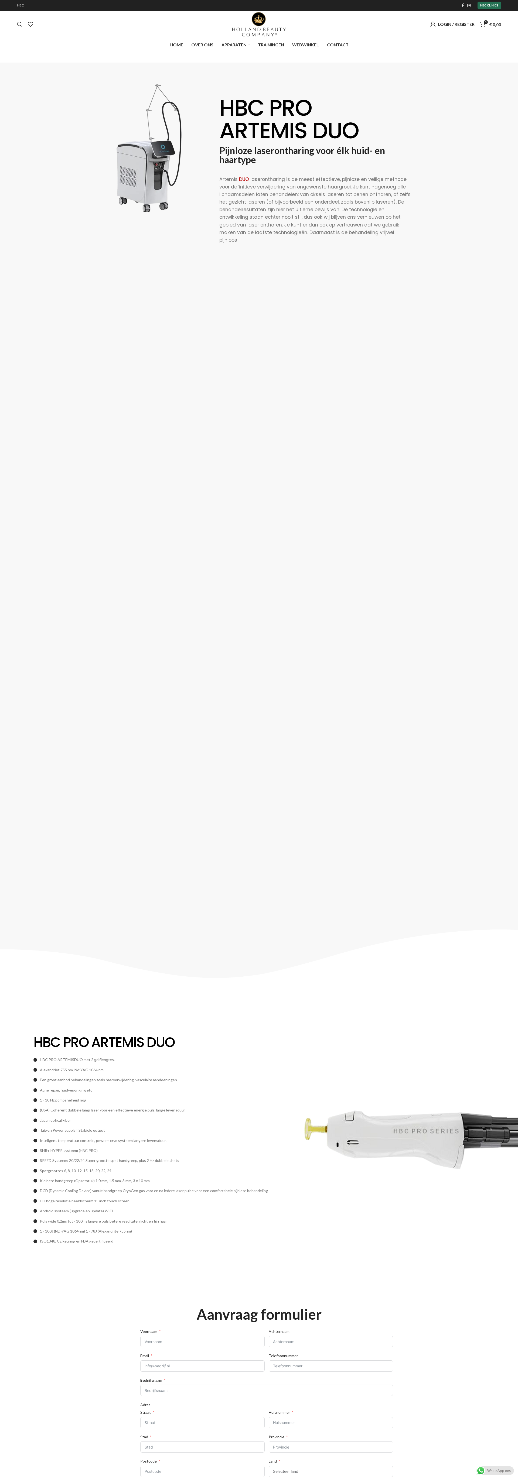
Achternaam (279, 1331)
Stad (144, 1437)
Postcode (148, 1461)
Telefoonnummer (283, 1355)
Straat (145, 1412)
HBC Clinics (489, 5)
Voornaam (148, 1331)
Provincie (276, 1437)
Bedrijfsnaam (151, 1380)
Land (273, 1461)
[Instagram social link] (469, 5)
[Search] (19, 24)
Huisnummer (279, 1412)
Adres (145, 1404)
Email (144, 1355)
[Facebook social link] (463, 5)
